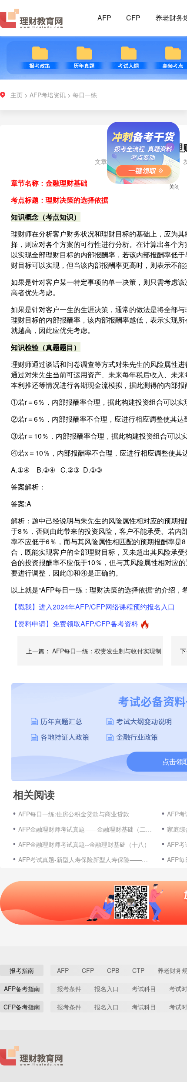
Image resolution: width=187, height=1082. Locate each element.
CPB (113, 970)
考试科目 (144, 988)
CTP (138, 970)
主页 (16, 94)
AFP (104, 18)
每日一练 (85, 94)
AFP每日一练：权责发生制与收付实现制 (106, 650)
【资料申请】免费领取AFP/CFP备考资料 (74, 624)
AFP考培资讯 (48, 94)
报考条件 (69, 988)
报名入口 (106, 988)
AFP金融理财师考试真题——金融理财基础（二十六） (85, 829)
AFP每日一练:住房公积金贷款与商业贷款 (73, 813)
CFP (133, 18)
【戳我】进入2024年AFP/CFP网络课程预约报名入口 (93, 607)
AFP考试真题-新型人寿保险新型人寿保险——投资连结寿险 (85, 859)
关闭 (168, 192)
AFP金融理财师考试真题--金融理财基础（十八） (84, 844)
